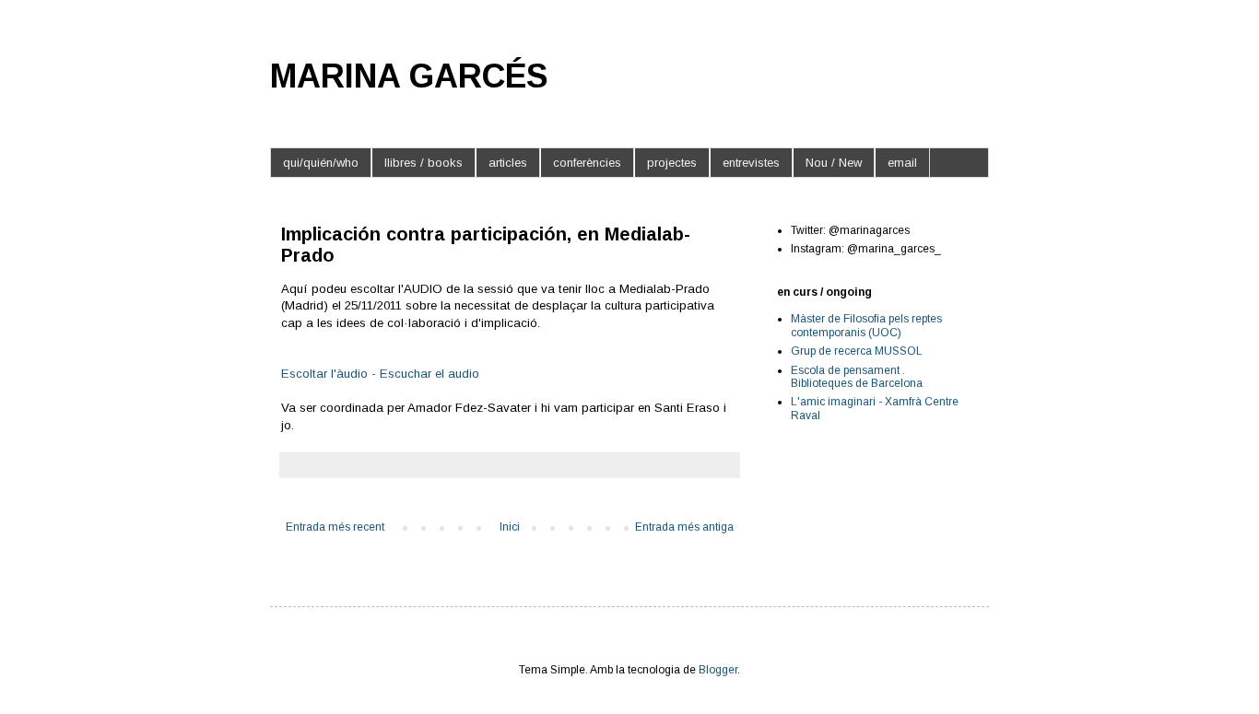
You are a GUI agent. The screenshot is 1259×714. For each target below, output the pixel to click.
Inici (510, 527)
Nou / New (834, 163)
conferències (587, 163)
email (902, 163)
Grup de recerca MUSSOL (857, 351)
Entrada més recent (335, 527)
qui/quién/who (321, 163)
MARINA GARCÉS (409, 76)
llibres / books (423, 163)
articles (507, 163)
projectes (672, 163)
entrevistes (751, 163)
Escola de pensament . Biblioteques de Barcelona (857, 377)
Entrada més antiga (684, 527)
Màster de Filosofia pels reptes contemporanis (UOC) (866, 325)
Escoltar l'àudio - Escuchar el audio (380, 373)
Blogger (718, 669)
